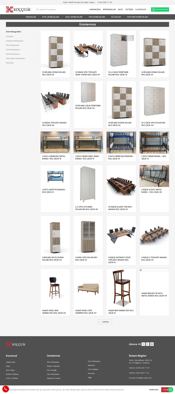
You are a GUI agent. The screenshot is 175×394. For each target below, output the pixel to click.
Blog (8, 366)
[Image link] (16, 344)
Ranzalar (10, 63)
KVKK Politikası (12, 378)
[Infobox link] (105, 2)
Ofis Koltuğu (52, 370)
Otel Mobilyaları (13, 54)
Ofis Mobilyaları (13, 45)
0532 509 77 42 (142, 373)
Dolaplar (10, 36)
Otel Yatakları (93, 369)
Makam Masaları (53, 366)
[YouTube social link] (152, 344)
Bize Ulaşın (10, 370)
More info (154, 390)
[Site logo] (18, 9)
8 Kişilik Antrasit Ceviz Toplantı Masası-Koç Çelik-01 (119, 259)
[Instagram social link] (147, 344)
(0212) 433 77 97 (142, 368)
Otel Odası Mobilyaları (15, 58)
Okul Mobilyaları (13, 50)
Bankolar (91, 365)
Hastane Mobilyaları (15, 41)
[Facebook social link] (143, 344)
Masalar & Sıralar (53, 378)
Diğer (90, 377)
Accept (166, 390)
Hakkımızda (10, 362)
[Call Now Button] (5, 389)
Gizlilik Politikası (12, 374)
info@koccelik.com (144, 378)
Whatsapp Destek (162, 9)
